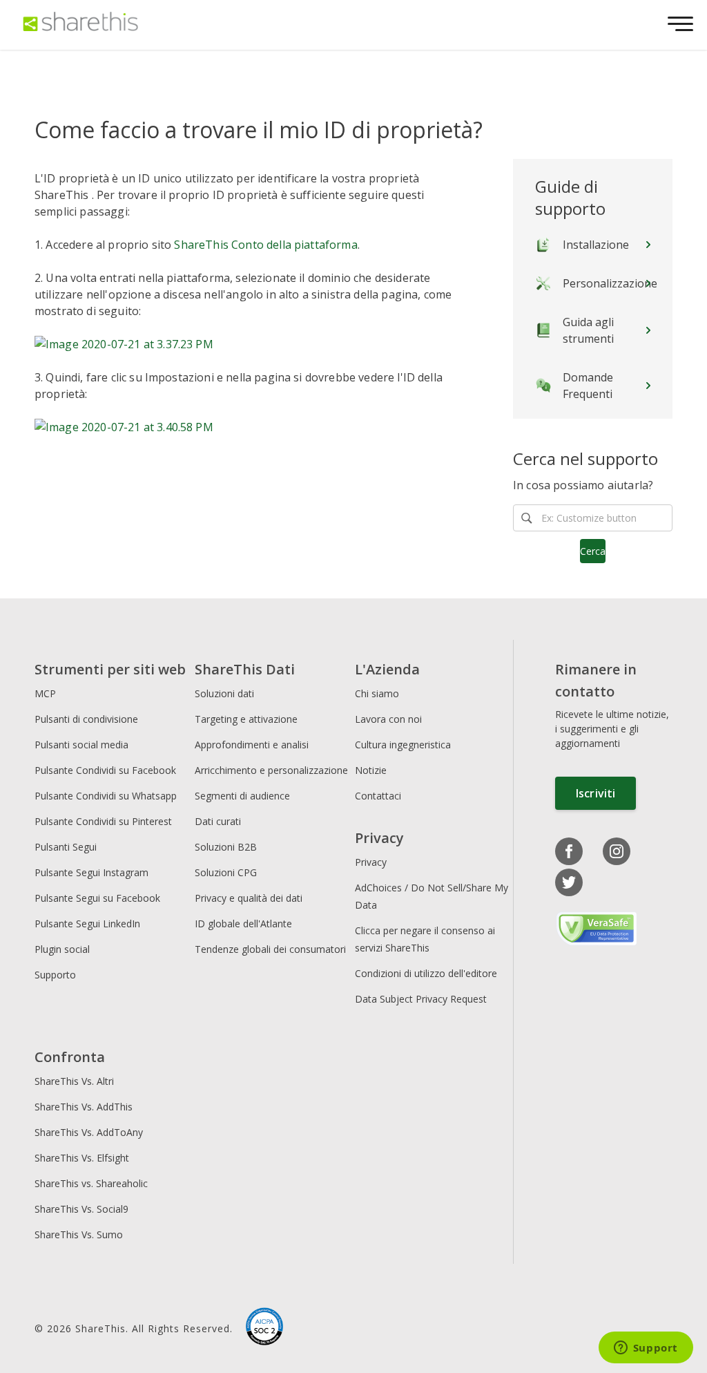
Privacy (371, 862)
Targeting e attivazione (246, 719)
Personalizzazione (606, 283)
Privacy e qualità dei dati (248, 898)
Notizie (371, 770)
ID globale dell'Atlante (243, 923)
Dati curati (218, 821)
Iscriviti (595, 793)
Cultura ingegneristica (403, 744)
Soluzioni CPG (226, 872)
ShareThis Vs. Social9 (81, 1208)
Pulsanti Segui (66, 846)
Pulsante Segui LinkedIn (89, 923)
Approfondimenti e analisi (252, 744)
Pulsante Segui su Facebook (97, 898)
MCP (45, 693)
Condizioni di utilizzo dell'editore (426, 973)
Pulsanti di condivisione (86, 719)
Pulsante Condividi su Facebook (105, 770)
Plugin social (62, 949)
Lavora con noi (388, 719)
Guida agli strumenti (588, 330)
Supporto (55, 974)
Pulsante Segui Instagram (93, 872)
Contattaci (378, 795)
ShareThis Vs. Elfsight (82, 1157)
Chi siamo (377, 693)
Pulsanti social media (81, 744)
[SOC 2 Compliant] (264, 1328)
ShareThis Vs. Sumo (79, 1234)
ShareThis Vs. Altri (74, 1081)
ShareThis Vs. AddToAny (89, 1132)
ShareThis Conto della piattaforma (265, 244)
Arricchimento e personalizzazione (271, 770)
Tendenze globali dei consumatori (270, 949)
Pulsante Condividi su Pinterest (103, 821)
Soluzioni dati (224, 693)
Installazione (596, 244)
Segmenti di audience (242, 795)
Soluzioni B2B (226, 846)
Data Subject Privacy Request (421, 998)
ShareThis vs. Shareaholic (91, 1183)
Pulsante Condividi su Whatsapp (106, 795)
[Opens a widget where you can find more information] (645, 1349)
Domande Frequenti (588, 385)
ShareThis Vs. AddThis (84, 1106)
